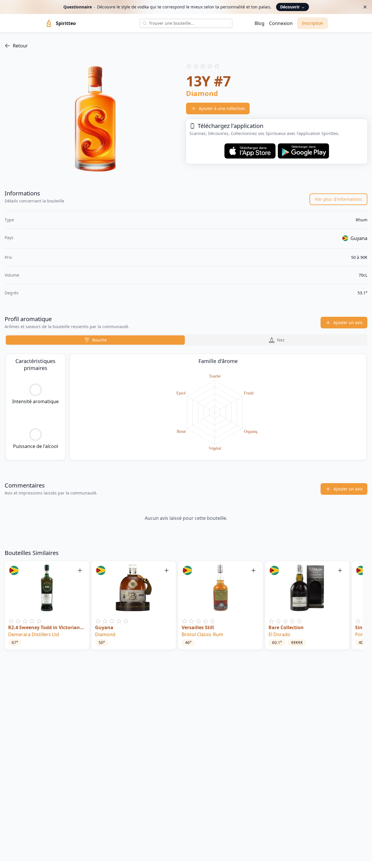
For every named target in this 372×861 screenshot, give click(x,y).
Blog (259, 23)
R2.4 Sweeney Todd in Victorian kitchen (44, 627)
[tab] (95, 340)
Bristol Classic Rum (202, 634)
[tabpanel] (186, 407)
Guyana (104, 627)
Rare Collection (286, 627)
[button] (47, 605)
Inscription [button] (312, 23)
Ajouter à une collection (222, 108)
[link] (186, 45)
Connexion (281, 23)
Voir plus (338, 199)
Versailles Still (198, 627)
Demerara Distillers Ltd (33, 634)
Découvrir (292, 7)
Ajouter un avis (348, 322)
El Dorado (279, 634)
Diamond (105, 634)
